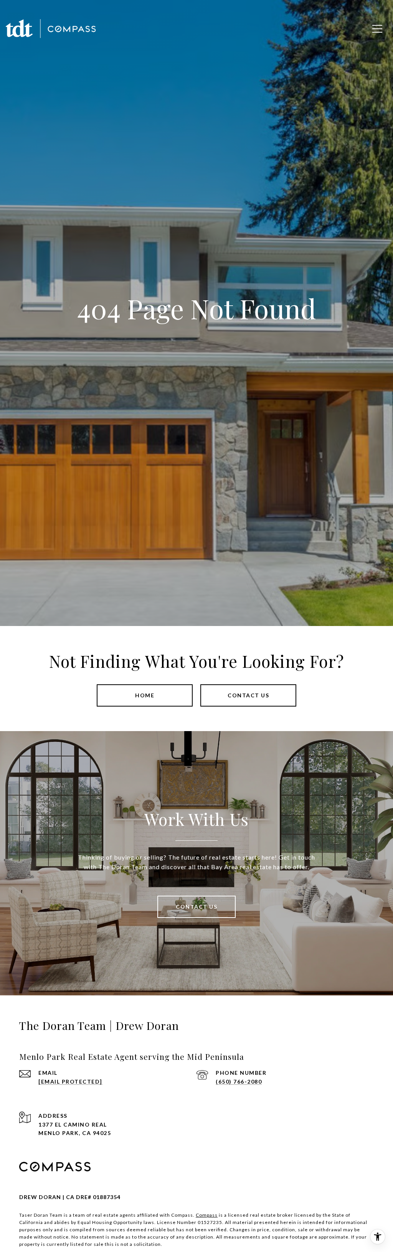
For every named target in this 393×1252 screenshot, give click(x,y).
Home (144, 695)
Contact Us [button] (248, 695)
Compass (207, 1215)
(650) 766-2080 (239, 1081)
